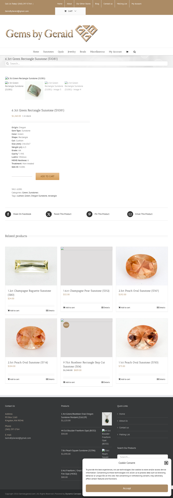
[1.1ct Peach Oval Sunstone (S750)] (142, 338)
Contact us (124, 427)
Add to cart (47, 176)
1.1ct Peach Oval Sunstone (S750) (138, 362)
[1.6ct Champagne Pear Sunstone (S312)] (86, 266)
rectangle (52, 195)
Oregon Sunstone (39, 195)
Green (25, 192)
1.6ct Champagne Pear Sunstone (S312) (86, 290)
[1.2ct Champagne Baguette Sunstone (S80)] (31, 266)
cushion (20, 195)
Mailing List (124, 434)
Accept (127, 488)
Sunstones (33, 192)
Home (122, 413)
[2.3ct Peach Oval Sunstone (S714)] (31, 338)
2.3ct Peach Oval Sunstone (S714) (28, 362)
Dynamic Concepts (73, 493)
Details (51, 310)
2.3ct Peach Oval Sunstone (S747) (139, 290)
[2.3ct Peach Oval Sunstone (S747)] (142, 266)
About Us (123, 420)
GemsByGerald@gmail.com (17, 11)
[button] (166, 463)
